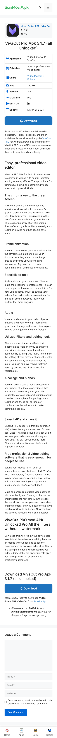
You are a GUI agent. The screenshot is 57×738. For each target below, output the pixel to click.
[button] (40, 7)
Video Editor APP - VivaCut (35, 26)
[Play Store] (28, 103)
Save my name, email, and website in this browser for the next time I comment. (30, 702)
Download (30, 120)
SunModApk (40, 601)
